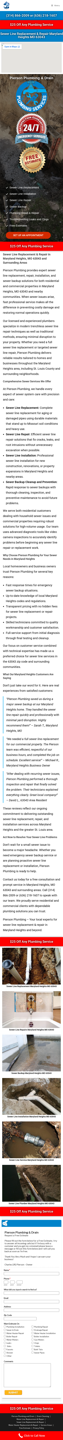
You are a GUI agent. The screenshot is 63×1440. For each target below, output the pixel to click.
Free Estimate (24, 1428)
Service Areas (46, 1425)
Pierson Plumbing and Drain (23, 1416)
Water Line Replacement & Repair (30, 1419)
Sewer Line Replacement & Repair (30, 1422)
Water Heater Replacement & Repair (23, 1425)
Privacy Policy (38, 1428)
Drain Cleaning (43, 1416)
